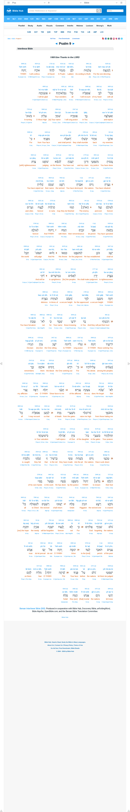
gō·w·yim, (109, 523)
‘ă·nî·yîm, (109, 546)
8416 (109, 429)
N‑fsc (88, 396)
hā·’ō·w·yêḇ (84, 204)
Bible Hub (65, 617)
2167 (74, 109)
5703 (98, 200)
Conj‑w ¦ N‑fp (29, 214)
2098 (44, 451)
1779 (84, 155)
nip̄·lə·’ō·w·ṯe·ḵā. (59, 90)
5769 (109, 200)
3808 (41, 315)
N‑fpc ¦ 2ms (109, 442)
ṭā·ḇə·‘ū (106, 455)
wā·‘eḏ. (99, 204)
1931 (50, 246)
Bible (9, 38)
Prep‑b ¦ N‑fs (79, 465)
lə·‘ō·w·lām (108, 204)
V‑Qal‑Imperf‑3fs (97, 556)
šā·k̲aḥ (101, 386)
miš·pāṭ (75, 478)
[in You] (86, 109)
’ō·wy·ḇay (109, 135)
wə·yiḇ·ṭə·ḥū (104, 318)
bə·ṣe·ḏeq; (108, 272)
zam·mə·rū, (78, 341)
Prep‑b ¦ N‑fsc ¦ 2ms (42, 442)
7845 (79, 451)
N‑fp (53, 214)
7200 (34, 383)
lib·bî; (99, 90)
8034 (57, 109)
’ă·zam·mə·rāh (71, 112)
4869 (99, 292)
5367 (109, 497)
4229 (39, 178)
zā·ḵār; (31, 363)
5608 (86, 86)
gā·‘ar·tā (106, 181)
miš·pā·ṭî (95, 158)
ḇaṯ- (87, 432)
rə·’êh (35, 386)
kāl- (71, 90)
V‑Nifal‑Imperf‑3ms (48, 533)
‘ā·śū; (70, 455)
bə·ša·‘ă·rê (95, 432)
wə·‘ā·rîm (29, 204)
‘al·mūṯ (88, 67)
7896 (61, 566)
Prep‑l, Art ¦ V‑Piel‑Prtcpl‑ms (101, 77)
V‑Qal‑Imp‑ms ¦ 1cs (58, 396)
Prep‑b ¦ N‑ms (108, 282)
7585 (35, 497)
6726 (39, 337)
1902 (83, 497)
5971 (109, 360)
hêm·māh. (62, 226)
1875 (109, 337)
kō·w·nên (96, 249)
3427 (70, 155)
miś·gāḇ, (68, 295)
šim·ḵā (58, 112)
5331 (39, 200)
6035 (109, 543)
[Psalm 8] (3, 369)
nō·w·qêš (109, 500)
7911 (100, 383)
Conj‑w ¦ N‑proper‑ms (47, 236)
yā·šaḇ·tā (70, 158)
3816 (72, 269)
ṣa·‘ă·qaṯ (86, 386)
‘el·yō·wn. (43, 112)
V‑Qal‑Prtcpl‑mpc (70, 328)
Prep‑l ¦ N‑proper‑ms (48, 77)
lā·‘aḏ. (87, 546)
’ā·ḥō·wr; (93, 135)
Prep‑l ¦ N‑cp (54, 305)
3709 (38, 474)
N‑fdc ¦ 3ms (38, 488)
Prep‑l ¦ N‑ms (57, 168)
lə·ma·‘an (45, 409)
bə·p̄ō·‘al (49, 478)
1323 (85, 429)
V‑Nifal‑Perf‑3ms (95, 488)
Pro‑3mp (64, 236)
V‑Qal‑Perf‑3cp (69, 214)
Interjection (71, 510)
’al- (51, 546)
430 (89, 520)
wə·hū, (51, 249)
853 (41, 360)
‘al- (84, 569)
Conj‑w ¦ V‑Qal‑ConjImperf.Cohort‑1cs (101, 122)
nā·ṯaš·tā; (109, 226)
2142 (30, 360)
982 (106, 315)
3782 (84, 132)
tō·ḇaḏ (99, 546)
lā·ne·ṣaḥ (39, 204)
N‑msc (71, 99)
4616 (45, 406)
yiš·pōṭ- (39, 249)
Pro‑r (46, 465)
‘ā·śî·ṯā (110, 158)
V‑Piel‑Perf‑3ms (95, 259)
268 (94, 132)
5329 (106, 63)
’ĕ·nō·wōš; (28, 546)
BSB (13, 38)
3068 (22, 63)
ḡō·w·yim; (96, 592)
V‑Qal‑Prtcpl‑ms (51, 351)
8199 (44, 155)
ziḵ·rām (81, 226)
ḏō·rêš (69, 363)
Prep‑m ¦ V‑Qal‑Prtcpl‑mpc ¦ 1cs (103, 419)
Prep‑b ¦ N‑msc (108, 99)
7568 (53, 451)
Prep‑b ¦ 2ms (83, 122)
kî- (31, 135)
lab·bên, (70, 67)
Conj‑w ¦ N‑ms (97, 214)
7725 (28, 109)
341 (110, 132)
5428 (109, 223)
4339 (57, 269)
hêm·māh (74, 592)
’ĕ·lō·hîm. (89, 523)
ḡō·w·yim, (92, 569)
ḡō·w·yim (90, 181)
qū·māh (72, 546)
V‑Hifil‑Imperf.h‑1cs (34, 77)
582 (29, 543)
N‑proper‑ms (22, 77)
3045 (72, 315)
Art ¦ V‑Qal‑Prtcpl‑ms (82, 214)
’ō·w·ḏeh (36, 67)
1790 (85, 292)
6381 (62, 86)
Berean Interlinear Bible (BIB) (32, 608)
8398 (25, 246)
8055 (44, 86)
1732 (50, 63)
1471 (90, 178)
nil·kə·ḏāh (25, 455)
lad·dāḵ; (85, 295)
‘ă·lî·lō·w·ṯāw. (89, 363)
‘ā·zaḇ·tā (32, 318)
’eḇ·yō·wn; (34, 523)
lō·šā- (110, 386)
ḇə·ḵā (83, 318)
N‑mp (92, 191)
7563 (60, 178)
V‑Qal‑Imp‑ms (33, 396)
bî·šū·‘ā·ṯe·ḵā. (42, 432)
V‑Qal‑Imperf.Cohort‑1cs (40, 99)
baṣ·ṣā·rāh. (43, 295)
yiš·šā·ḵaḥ (49, 523)
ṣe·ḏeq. (33, 158)
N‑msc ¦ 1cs (98, 99)
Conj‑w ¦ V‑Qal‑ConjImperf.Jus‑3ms (33, 282)
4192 (70, 63)
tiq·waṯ (26, 523)
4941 (95, 155)
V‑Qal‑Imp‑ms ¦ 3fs (70, 556)
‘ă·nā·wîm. (76, 386)
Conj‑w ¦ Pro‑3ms (49, 259)
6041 (77, 383)
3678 (57, 155)
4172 (38, 566)
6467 (49, 474)
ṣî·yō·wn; (39, 341)
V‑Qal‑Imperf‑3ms (107, 259)
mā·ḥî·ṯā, (39, 181)
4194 (57, 406)
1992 (62, 223)
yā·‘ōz (42, 546)
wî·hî (42, 272)
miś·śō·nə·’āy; (107, 409)
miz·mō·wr (60, 67)
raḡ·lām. (109, 478)
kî (51, 318)
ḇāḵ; (85, 112)
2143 (80, 223)
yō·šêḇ (53, 341)
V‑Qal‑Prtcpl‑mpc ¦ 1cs (106, 145)
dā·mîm (50, 363)
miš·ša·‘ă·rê (70, 409)
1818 (50, 360)
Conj (30, 145)
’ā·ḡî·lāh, (61, 432)
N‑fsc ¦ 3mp (109, 488)
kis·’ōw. (64, 249)
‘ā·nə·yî (24, 386)
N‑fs (27, 259)
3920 (26, 451)
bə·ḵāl (110, 90)
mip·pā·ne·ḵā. (44, 135)
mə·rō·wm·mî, (85, 409)
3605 (109, 86)
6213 (109, 155)
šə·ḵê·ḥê (98, 523)
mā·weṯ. (58, 409)
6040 (23, 383)
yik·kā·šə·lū (83, 135)
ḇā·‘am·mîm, (107, 363)
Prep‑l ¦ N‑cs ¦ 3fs (33, 510)
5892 (29, 200)
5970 (109, 109)
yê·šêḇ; (110, 249)
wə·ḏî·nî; (84, 158)
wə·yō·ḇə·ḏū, (65, 135)
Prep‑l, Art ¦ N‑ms (76, 259)
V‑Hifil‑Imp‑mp (29, 351)
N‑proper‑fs (39, 351)
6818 (86, 383)
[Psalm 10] (127, 369)
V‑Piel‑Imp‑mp (78, 351)
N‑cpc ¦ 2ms (74, 579)
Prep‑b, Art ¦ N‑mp (107, 373)
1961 (40, 269)
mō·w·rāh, (37, 569)
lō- (44, 318)
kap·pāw (38, 478)
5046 (29, 337)
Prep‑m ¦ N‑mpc (70, 419)
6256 (54, 292)
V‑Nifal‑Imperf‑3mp (82, 145)
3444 (44, 429)
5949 (91, 360)
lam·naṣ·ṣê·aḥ (104, 67)
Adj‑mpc (99, 533)
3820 (98, 86)
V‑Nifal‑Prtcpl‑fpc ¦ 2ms (59, 99)
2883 (105, 451)
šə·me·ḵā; (58, 318)
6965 (72, 543)
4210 (61, 63)
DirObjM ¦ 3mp (40, 373)
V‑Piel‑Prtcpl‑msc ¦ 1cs (84, 419)
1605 (106, 178)
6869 (44, 292)
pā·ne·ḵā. (74, 569)
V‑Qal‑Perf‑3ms (91, 236)
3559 (96, 246)
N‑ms (63, 77)
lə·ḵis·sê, (57, 158)
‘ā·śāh (63, 478)
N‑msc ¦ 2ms (57, 122)
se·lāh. (71, 500)
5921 (81, 566)
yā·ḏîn (95, 272)
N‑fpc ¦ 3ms (91, 373)
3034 (36, 63)
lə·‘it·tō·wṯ (54, 295)
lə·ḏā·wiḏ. (50, 67)
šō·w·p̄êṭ (44, 158)
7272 (109, 474)
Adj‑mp (79, 396)
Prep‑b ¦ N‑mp (56, 282)
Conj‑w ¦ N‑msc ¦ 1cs (81, 168)
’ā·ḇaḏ (93, 226)
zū (47, 455)
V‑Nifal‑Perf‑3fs (25, 465)
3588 (28, 132)
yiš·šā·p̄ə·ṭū (108, 569)
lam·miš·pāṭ (77, 249)
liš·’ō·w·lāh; (34, 500)
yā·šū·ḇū (58, 500)
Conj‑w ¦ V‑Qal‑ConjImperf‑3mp (61, 145)
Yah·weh (22, 67)
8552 (70, 200)
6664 (32, 155)
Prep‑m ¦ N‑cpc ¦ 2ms (43, 145)
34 (36, 520)
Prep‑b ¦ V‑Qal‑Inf (26, 122)
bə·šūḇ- (29, 112)
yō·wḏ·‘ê (72, 318)
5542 (70, 497)
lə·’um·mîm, (71, 272)
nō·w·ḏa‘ (96, 478)
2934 (37, 451)
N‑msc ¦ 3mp (50, 191)
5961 (87, 63)
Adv (90, 77)
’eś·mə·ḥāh (43, 90)
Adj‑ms (44, 122)
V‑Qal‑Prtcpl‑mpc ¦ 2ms (105, 351)
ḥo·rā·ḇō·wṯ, (50, 204)
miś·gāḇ (99, 295)
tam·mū (71, 204)
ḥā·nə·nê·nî (59, 386)
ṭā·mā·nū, (37, 455)
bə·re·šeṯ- (53, 455)
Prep (83, 579)
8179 (71, 406)
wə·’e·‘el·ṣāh (107, 112)
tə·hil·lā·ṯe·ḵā (107, 432)
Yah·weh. (92, 341)
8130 (109, 406)
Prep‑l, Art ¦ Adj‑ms (83, 305)
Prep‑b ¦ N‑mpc (95, 442)
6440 (46, 132)
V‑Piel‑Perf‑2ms (78, 191)
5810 (41, 543)
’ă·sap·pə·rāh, (84, 90)
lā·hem (28, 569)
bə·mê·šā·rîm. (55, 272)
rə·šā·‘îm (45, 500)
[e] (109, 63)
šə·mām (50, 181)
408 (49, 543)
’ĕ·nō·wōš (85, 592)
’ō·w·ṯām (41, 363)
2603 (60, 383)
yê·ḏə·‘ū (109, 592)
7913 (98, 520)
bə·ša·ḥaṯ (79, 455)
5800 (32, 315)
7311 (87, 406)
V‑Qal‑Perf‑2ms (108, 168)
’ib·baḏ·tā (79, 181)
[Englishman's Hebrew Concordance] (85, 315)
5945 (43, 109)
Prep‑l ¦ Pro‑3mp (26, 579)
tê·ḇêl (26, 249)
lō (72, 523)
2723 (51, 200)
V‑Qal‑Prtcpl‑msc (43, 168)
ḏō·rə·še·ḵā (108, 341)
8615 (25, 520)
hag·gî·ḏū (29, 341)
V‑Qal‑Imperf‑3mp (56, 510)
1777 (93, 269)
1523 (61, 429)
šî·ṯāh (62, 569)
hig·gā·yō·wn (81, 500)
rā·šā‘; (61, 181)
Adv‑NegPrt (41, 328)
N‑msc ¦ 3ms (63, 259)
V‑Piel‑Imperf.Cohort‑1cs (82, 99)
